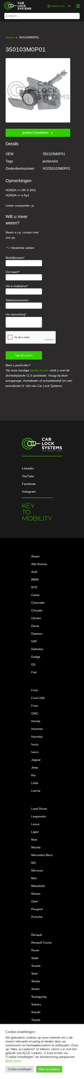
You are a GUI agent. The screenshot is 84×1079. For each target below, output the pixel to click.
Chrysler (37, 610)
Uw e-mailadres (16, 286)
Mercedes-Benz (42, 855)
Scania (35, 965)
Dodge (35, 656)
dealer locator (39, 370)
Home (10, 37)
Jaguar (36, 759)
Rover (35, 950)
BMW (35, 579)
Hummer (37, 729)
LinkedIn (28, 468)
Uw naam (12, 272)
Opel (34, 901)
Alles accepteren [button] (49, 1069)
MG (33, 862)
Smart (35, 989)
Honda (35, 721)
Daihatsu (37, 649)
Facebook (29, 484)
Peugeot (37, 909)
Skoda (35, 981)
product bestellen (35, 133)
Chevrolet (37, 602)
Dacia (35, 626)
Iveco (35, 752)
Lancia (35, 790)
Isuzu (35, 744)
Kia (33, 775)
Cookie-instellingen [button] (19, 1069)
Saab (34, 958)
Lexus (35, 824)
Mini (34, 878)
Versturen (24, 355)
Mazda (35, 847)
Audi (34, 572)
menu (78, 6)
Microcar (37, 870)
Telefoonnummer (17, 300)
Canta (35, 595)
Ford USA (38, 698)
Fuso (34, 705)
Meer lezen (13, 1060)
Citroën (36, 618)
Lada (34, 783)
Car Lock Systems (16, 2)
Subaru (36, 1004)
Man (34, 839)
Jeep (34, 767)
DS (33, 664)
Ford (34, 690)
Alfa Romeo (39, 564)
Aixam (35, 556)
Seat (34, 973)
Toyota (35, 1019)
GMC (34, 713)
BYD (34, 587)
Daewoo (36, 633)
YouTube (28, 476)
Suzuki (35, 1012)
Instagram (29, 491)
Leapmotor (38, 816)
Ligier (35, 832)
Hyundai (36, 736)
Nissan (35, 893)
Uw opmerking (15, 314)
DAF (34, 641)
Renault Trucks (41, 942)
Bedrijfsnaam (14, 257)
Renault (36, 935)
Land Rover (39, 808)
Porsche (36, 917)
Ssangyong (39, 996)
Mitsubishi (38, 886)
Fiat (33, 672)
